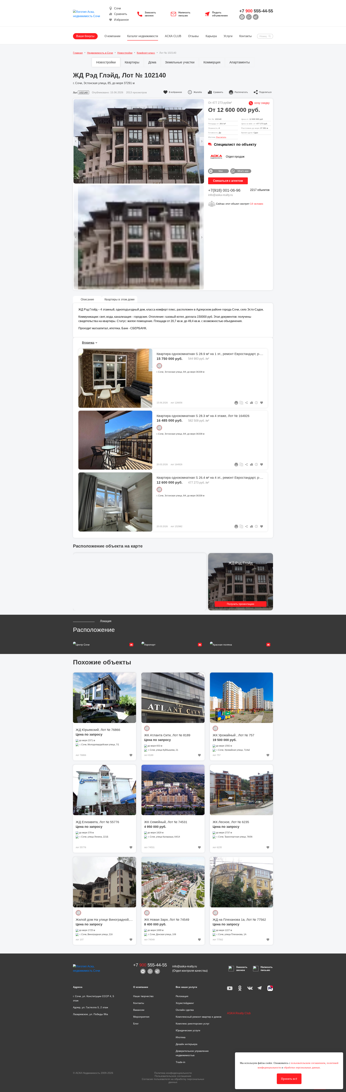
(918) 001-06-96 (224, 190)
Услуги (228, 36)
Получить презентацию (240, 603)
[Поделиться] (246, 402)
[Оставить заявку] (241, 402)
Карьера (211, 36)
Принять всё (289, 1078)
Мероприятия (141, 1016)
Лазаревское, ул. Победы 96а (90, 1014)
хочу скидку (262, 102)
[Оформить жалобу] (256, 402)
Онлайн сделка (185, 1009)
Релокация (182, 996)
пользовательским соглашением (308, 1063)
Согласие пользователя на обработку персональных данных (173, 1081)
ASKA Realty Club (239, 1013)
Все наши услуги (186, 987)
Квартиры (132, 62)
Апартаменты (239, 62)
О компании (112, 36)
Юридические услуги (188, 1030)
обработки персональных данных (302, 1067)
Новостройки (106, 62)
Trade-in (180, 1062)
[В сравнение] (251, 402)
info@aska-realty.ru (220, 194)
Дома (152, 62)
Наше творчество (143, 996)
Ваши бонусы (85, 36)
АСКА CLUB (173, 36)
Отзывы (193, 36)
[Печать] (236, 402)
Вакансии (138, 1009)
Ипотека (180, 1037)
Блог (136, 1023)
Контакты (245, 36)
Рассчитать (221, 137)
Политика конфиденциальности (173, 1072)
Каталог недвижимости (142, 36)
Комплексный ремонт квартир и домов (198, 1016)
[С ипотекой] (159, 366)
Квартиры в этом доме (120, 299)
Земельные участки (179, 62)
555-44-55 (256, 10)
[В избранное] (261, 402)
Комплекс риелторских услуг (192, 1023)
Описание (87, 299)
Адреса (77, 987)
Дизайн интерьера (186, 1044)
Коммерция (211, 62)
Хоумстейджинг (185, 1003)
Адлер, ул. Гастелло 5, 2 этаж (90, 1007)
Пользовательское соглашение (173, 1076)
